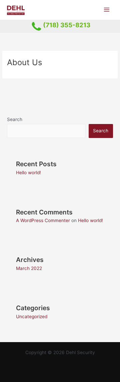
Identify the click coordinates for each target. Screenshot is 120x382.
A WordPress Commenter (43, 220)
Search (14, 119)
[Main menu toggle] (107, 10)
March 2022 (29, 268)
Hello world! (28, 172)
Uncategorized (31, 316)
